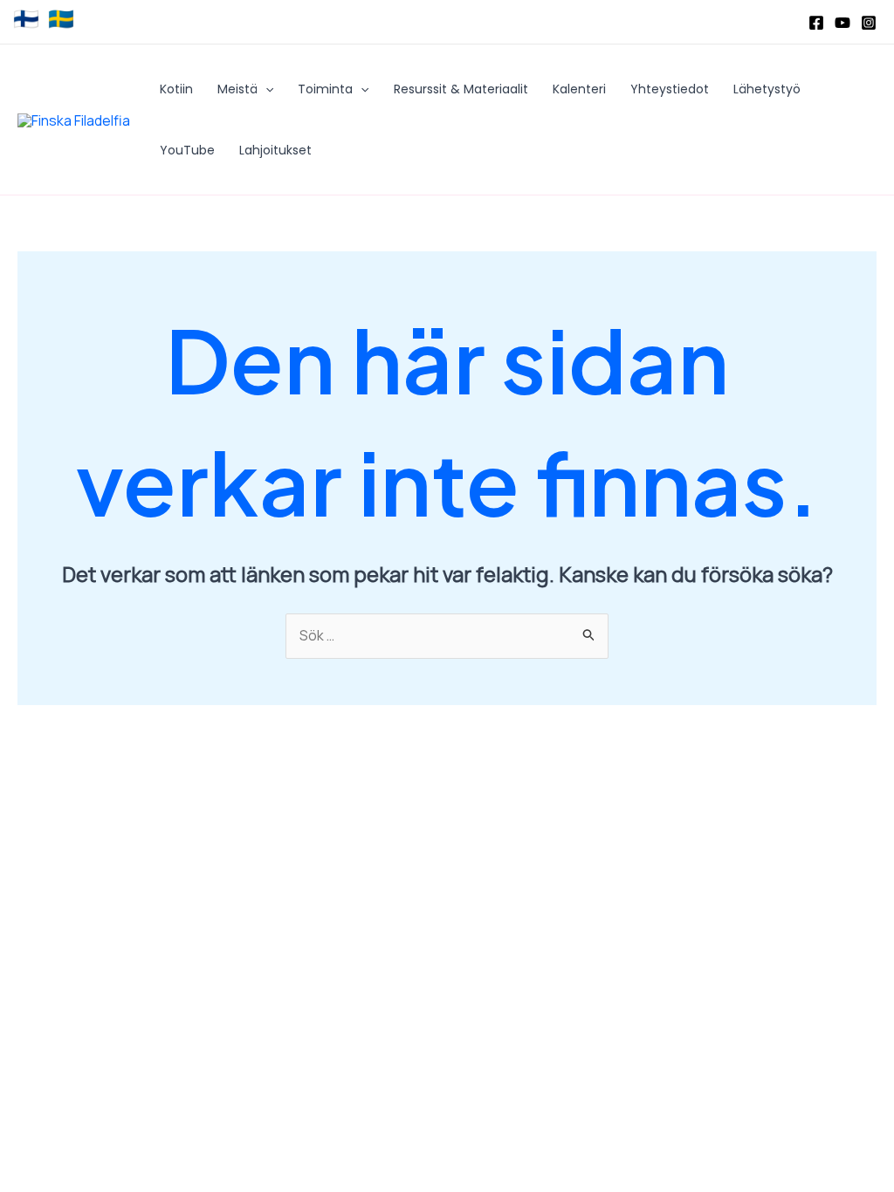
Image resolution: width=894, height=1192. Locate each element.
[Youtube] (842, 23)
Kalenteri (579, 89)
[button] (265, 89)
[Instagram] (869, 23)
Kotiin (176, 89)
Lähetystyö (767, 89)
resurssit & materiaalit (461, 89)
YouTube (187, 150)
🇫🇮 (26, 19)
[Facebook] (816, 23)
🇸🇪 (61, 19)
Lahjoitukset (275, 150)
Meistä (237, 89)
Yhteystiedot (669, 89)
